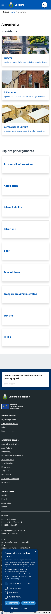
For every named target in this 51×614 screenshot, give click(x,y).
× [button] (35, 551)
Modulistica (6, 474)
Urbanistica (6, 451)
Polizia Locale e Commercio (12, 455)
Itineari (4, 506)
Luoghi (4, 495)
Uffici (3, 427)
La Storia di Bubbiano (10, 478)
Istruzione (5, 482)
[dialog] (20, 580)
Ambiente (5, 470)
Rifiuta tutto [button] (28, 603)
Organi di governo (8, 419)
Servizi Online (7, 463)
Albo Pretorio (6, 447)
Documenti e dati (8, 431)
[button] (20, 608)
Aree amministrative (9, 423)
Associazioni (6, 502)
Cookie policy (14, 579)
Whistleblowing (7, 459)
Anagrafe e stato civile (10, 444)
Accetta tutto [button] (12, 603)
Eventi (4, 499)
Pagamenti (5, 466)
